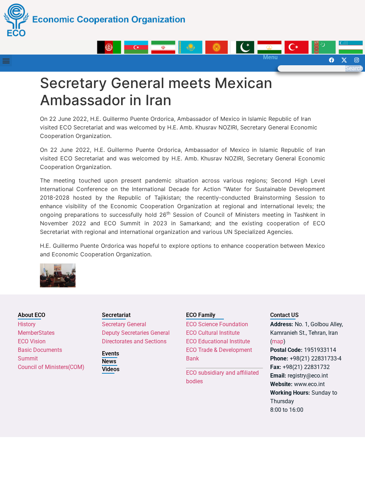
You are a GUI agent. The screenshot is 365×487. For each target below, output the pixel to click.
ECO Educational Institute (218, 341)
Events (110, 353)
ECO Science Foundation (217, 324)
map (277, 341)
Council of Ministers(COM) (51, 367)
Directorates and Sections (134, 341)
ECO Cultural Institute (213, 332)
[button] (6, 60)
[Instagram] (356, 60)
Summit (28, 358)
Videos (110, 369)
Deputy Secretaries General (136, 332)
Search (354, 68)
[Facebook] (331, 60)
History (27, 324)
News (109, 361)
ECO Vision (32, 341)
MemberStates (36, 332)
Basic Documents (40, 350)
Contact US (284, 315)
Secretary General (124, 324)
